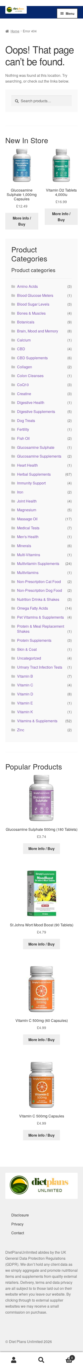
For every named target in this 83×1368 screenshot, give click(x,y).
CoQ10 (23, 384)
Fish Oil (23, 438)
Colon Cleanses (30, 375)
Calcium (24, 340)
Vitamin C (25, 685)
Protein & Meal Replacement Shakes (40, 629)
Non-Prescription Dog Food (39, 590)
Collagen (24, 366)
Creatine (24, 393)
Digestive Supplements (36, 411)
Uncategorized (29, 658)
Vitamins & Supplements (37, 720)
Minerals (24, 545)
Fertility (23, 429)
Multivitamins (28, 572)
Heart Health (27, 465)
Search (41, 1360)
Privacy (17, 1224)
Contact (17, 1232)
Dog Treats (26, 420)
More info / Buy (22, 221)
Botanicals (25, 322)
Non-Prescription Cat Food (39, 581)
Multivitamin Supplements (38, 563)
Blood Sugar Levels (33, 304)
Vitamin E (25, 703)
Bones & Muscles (31, 313)
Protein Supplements (34, 640)
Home (15, 31)
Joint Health (27, 501)
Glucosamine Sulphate (35, 447)
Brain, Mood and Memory (37, 331)
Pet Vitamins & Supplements (40, 617)
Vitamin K (25, 711)
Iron (20, 492)
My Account (14, 1360)
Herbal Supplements (34, 474)
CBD (21, 348)
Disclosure (20, 1215)
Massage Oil (27, 518)
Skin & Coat (27, 649)
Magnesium (26, 509)
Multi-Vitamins (28, 554)
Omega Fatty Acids (32, 608)
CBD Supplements (32, 357)
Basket (64, 1356)
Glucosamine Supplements (39, 456)
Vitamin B (25, 676)
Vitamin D (25, 694)
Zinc (20, 729)
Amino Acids (27, 286)
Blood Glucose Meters (35, 295)
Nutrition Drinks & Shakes (38, 599)
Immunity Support (31, 483)
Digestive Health (30, 402)
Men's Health (28, 536)
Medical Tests (28, 527)
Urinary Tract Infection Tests (39, 667)
